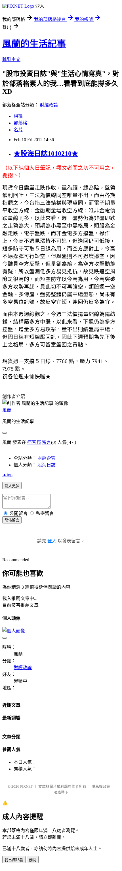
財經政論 (49, 104)
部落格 (20, 123)
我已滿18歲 (14, 860)
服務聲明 (61, 792)
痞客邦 (34, 442)
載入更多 (12, 486)
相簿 (18, 116)
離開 (32, 860)
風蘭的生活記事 (34, 44)
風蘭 (6, 410)
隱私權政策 (101, 786)
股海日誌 (46, 464)
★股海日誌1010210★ (46, 153)
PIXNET (26, 786)
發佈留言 (12, 520)
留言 (46, 442)
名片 (18, 129)
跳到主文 (11, 59)
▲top (7, 474)
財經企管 (46, 458)
